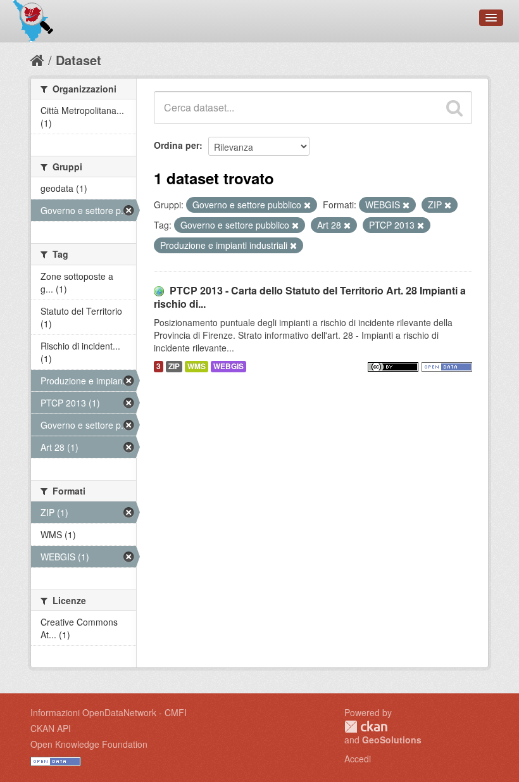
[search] (454, 107)
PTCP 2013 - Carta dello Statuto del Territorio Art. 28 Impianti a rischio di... (310, 297)
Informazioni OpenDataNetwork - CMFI (108, 712)
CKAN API (50, 728)
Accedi (357, 758)
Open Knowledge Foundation (88, 744)
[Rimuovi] (307, 205)
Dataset (78, 60)
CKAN (365, 726)
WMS (196, 366)
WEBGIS (228, 366)
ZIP (174, 366)
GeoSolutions (392, 739)
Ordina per (176, 145)
